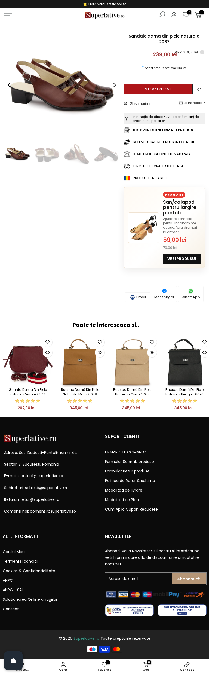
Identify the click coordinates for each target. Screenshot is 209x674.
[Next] (111, 85)
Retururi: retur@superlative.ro (31, 499)
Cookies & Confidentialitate (29, 571)
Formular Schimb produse (129, 461)
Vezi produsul (182, 258)
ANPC (8, 580)
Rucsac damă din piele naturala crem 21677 (132, 392)
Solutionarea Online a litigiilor (30, 599)
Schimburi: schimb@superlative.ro (36, 487)
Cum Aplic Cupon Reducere (131, 509)
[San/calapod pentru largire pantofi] (143, 227)
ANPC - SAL (13, 590)
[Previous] (11, 85)
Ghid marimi (139, 103)
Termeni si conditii (20, 561)
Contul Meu (14, 551)
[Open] (13, 660)
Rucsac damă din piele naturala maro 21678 (80, 392)
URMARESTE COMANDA (126, 452)
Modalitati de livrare (123, 490)
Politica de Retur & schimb (130, 480)
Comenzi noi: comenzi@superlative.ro (40, 511)
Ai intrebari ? (194, 102)
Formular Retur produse (127, 471)
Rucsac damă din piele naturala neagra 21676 (184, 392)
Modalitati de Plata (122, 499)
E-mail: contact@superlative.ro (33, 475)
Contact (11, 609)
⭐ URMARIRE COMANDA (105, 4)
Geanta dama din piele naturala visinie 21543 (28, 392)
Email (141, 297)
